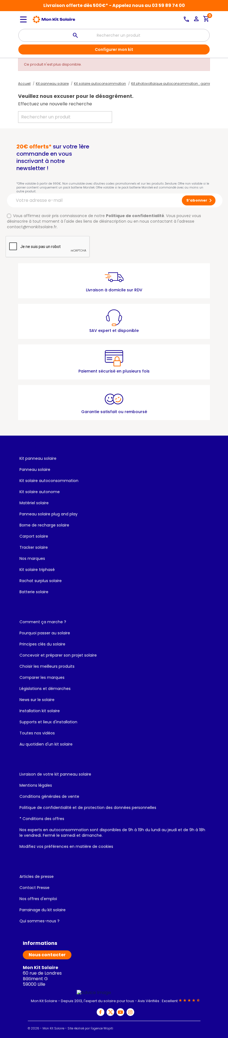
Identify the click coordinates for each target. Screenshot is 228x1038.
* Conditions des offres (41, 818)
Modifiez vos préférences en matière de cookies (66, 846)
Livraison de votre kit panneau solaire (55, 774)
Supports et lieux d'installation (48, 722)
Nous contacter (47, 955)
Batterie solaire (33, 592)
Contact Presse (34, 887)
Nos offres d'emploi (38, 899)
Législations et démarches (45, 688)
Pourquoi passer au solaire (44, 633)
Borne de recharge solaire (44, 525)
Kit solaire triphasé (37, 569)
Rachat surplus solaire (40, 580)
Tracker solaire (33, 547)
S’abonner (200, 200)
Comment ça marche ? (42, 622)
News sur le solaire (36, 699)
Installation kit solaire (39, 711)
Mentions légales (35, 785)
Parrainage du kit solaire (42, 910)
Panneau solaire (34, 469)
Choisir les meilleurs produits (47, 666)
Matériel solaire (34, 503)
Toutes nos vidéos (37, 733)
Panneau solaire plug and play (48, 514)
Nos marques (32, 558)
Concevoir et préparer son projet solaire (58, 655)
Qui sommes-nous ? (39, 921)
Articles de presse (36, 876)
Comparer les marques (42, 677)
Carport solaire (33, 536)
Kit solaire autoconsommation (48, 480)
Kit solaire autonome (39, 492)
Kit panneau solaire (37, 458)
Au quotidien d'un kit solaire (46, 744)
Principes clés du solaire (42, 644)
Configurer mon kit (114, 49)
